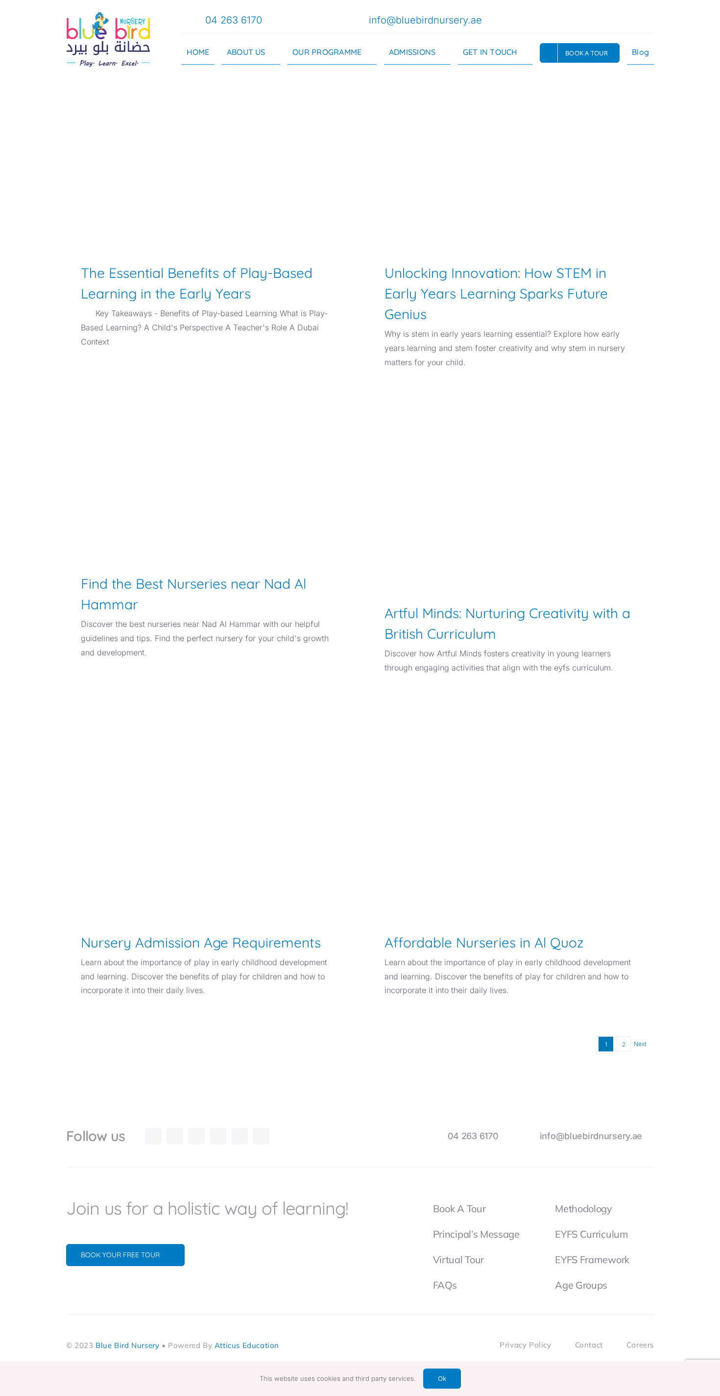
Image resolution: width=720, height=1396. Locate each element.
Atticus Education (247, 1345)
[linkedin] (218, 1136)
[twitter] (577, 19)
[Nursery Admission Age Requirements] (208, 811)
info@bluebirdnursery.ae (425, 20)
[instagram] (561, 19)
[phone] (608, 19)
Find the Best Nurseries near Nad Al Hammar (207, 461)
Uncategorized (512, 524)
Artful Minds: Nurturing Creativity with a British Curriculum (511, 467)
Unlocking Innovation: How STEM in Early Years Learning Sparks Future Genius (511, 142)
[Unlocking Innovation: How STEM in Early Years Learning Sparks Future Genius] (512, 168)
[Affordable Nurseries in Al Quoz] (512, 811)
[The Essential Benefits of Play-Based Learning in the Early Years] (208, 168)
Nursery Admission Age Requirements (207, 793)
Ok (442, 1378)
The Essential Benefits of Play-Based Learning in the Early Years (207, 142)
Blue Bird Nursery (127, 1345)
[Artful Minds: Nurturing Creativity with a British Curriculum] (512, 494)
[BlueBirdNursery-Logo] (108, 15)
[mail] (593, 19)
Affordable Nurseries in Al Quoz (511, 793)
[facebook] (546, 19)
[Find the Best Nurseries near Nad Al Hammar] (208, 479)
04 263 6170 (233, 20)
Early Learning (220, 199)
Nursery (186, 199)
